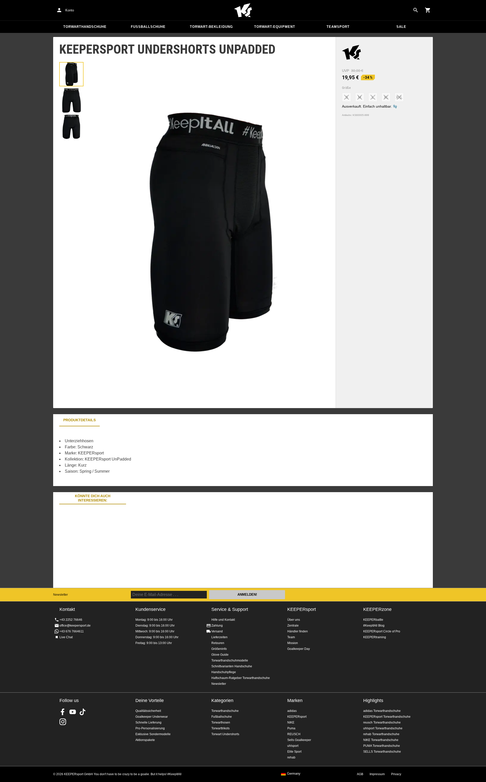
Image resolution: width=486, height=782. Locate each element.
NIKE (290, 722)
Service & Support (229, 609)
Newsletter (60, 594)
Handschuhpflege (223, 672)
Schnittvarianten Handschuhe (231, 666)
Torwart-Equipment (274, 27)
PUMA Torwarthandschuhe (381, 746)
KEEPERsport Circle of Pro (381, 631)
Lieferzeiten (219, 637)
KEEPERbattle (373, 619)
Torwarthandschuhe (85, 27)
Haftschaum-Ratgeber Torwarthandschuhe (240, 678)
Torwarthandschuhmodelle (229, 660)
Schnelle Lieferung (148, 722)
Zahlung (217, 625)
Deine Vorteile (149, 700)
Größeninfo (219, 649)
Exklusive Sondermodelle (153, 734)
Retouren (217, 643)
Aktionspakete (145, 740)
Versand (217, 631)
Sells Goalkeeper (299, 740)
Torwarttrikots (220, 728)
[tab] (71, 74)
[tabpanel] (141, 456)
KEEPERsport (301, 609)
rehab (291, 757)
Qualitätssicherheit (148, 711)
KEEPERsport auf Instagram (62, 721)
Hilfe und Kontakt (223, 619)
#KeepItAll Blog (373, 625)
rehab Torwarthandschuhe (381, 734)
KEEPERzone (377, 609)
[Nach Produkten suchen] (416, 10)
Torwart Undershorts (225, 734)
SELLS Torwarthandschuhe (382, 751)
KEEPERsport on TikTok (82, 712)
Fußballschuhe (148, 27)
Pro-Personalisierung (150, 728)
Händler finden (297, 631)
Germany (293, 773)
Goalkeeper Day (298, 649)
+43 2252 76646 (70, 619)
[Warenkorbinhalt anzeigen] (428, 10)
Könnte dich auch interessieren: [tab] (92, 498)
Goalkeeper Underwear (151, 716)
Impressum (377, 774)
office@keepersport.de (75, 625)
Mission (292, 643)
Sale (401, 27)
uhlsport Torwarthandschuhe (382, 728)
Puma (291, 728)
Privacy (396, 774)
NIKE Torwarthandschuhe (380, 740)
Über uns (293, 619)
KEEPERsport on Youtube (72, 712)
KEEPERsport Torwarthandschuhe (387, 716)
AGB (360, 774)
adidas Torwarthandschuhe (382, 711)
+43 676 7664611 (71, 631)
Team (291, 637)
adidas (292, 711)
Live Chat (66, 637)
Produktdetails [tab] (79, 420)
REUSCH (293, 734)
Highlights (373, 700)
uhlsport (292, 746)
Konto (69, 10)
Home (243, 10)
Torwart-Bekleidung (211, 27)
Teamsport (338, 27)
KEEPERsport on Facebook (62, 712)
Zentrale (293, 625)
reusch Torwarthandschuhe (382, 722)
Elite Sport (294, 751)
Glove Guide (220, 654)
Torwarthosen (220, 722)
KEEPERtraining (374, 637)
